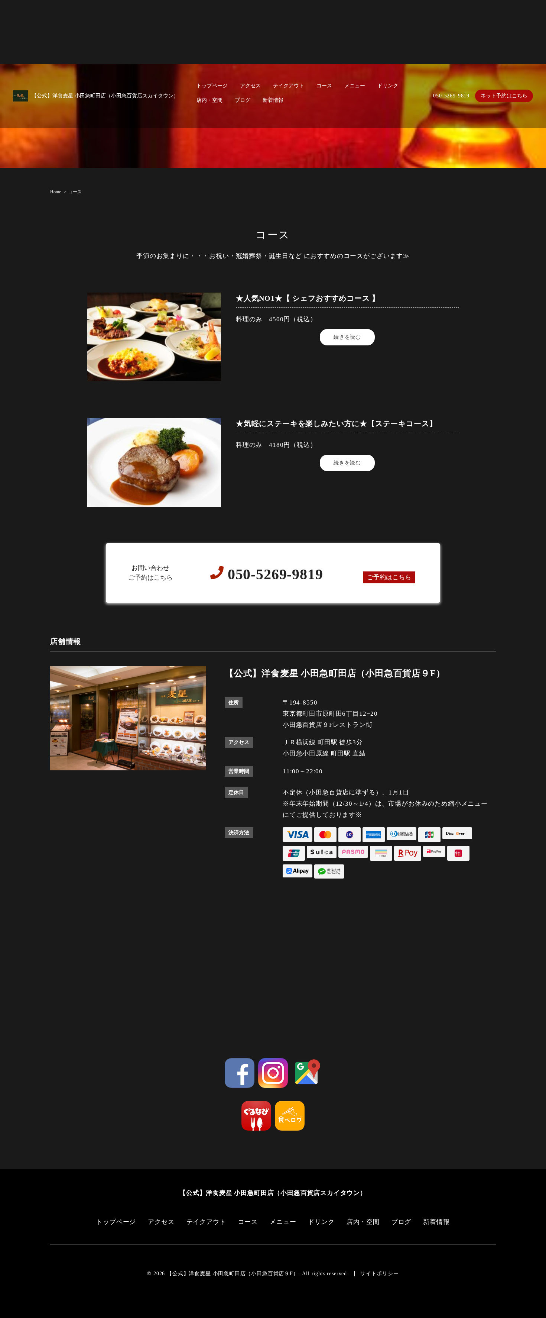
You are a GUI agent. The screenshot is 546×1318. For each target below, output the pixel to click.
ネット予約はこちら (504, 96)
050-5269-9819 (451, 96)
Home (55, 191)
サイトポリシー (379, 1273)
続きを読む (347, 337)
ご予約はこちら (389, 577)
